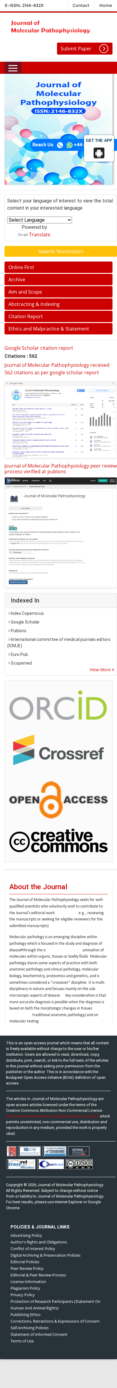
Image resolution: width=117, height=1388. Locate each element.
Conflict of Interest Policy (32, 1248)
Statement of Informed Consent (39, 1334)
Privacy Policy (22, 1294)
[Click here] (61, 419)
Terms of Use (22, 1341)
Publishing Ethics (25, 1314)
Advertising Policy (26, 1235)
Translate (39, 234)
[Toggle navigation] (12, 68)
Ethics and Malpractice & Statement (48, 328)
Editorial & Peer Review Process (38, 1275)
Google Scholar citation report (38, 348)
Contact (81, 5)
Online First (21, 267)
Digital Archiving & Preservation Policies (45, 1255)
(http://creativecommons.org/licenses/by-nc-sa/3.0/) (52, 1116)
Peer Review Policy (27, 1268)
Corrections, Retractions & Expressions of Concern (55, 1321)
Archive (16, 279)
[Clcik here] (58, 704)
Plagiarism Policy (25, 1288)
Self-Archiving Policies (29, 1327)
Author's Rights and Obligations (38, 1242)
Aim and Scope (25, 292)
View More (101, 669)
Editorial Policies (24, 1261)
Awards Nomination (60, 251)
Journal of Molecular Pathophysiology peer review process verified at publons (60, 468)
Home (105, 5)
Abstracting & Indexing (34, 304)
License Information (28, 1281)
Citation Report (25, 316)
